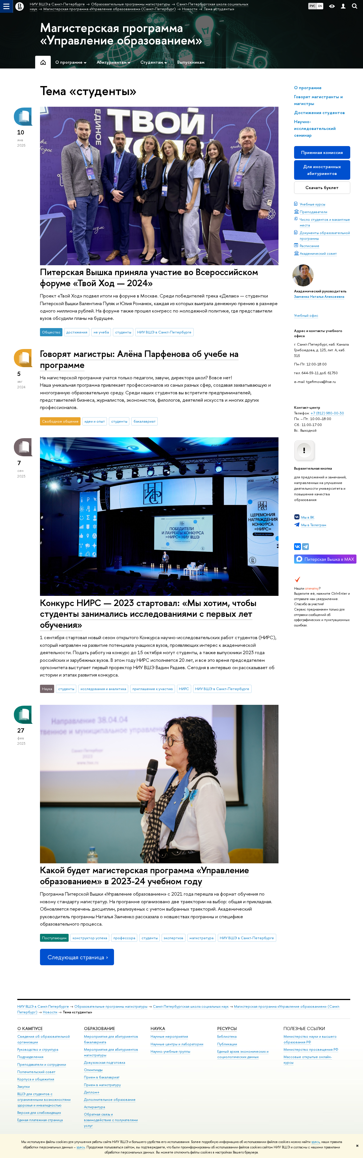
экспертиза (173, 937)
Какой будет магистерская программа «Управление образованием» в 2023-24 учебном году (144, 875)
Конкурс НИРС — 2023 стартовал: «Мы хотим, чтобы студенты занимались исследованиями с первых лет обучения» (148, 613)
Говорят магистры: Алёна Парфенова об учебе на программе (139, 359)
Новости (50, 1012)
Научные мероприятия (169, 1036)
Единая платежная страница (40, 1120)
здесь (315, 1142)
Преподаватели (313, 211)
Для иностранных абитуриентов (322, 170)
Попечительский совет (36, 1071)
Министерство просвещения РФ (311, 1049)
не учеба (101, 332)
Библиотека (227, 1036)
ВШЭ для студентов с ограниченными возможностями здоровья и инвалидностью (44, 1099)
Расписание (309, 245)
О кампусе (30, 1028)
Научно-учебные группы (170, 1051)
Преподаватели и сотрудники (41, 1064)
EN (320, 6)
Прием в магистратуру (102, 1084)
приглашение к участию (152, 688)
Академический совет (318, 253)
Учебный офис (306, 315)
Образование (99, 1028)
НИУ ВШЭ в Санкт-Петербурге (164, 332)
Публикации (227, 1044)
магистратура (201, 937)
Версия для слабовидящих (39, 1112)
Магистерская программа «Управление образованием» (121, 33)
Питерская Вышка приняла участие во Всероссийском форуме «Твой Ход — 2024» (149, 277)
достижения (76, 332)
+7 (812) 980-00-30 (327, 413)
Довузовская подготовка (104, 1062)
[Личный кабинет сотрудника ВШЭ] (343, 6)
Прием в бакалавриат (101, 1077)
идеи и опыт (95, 421)
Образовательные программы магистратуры (110, 1006)
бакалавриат (145, 421)
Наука (158, 1028)
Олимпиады (93, 1069)
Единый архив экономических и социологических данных (243, 1054)
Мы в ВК (307, 517)
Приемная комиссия (322, 152)
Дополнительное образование (110, 1099)
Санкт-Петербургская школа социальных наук (191, 1006)
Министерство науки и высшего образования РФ (310, 1039)
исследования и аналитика (103, 688)
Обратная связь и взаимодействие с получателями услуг (111, 1120)
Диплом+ (92, 1092)
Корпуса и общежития (35, 1079)
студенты (123, 332)
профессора (124, 937)
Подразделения (30, 1056)
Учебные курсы (312, 204)
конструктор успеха (90, 937)
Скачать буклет (322, 187)
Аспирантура (94, 1107)
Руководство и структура (37, 1049)
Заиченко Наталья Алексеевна (319, 296)
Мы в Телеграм (313, 524)
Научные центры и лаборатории (177, 1044)
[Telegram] (305, 546)
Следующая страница (75, 957)
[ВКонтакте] (297, 546)
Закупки (23, 1086)
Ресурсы (227, 1028)
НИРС (184, 688)
